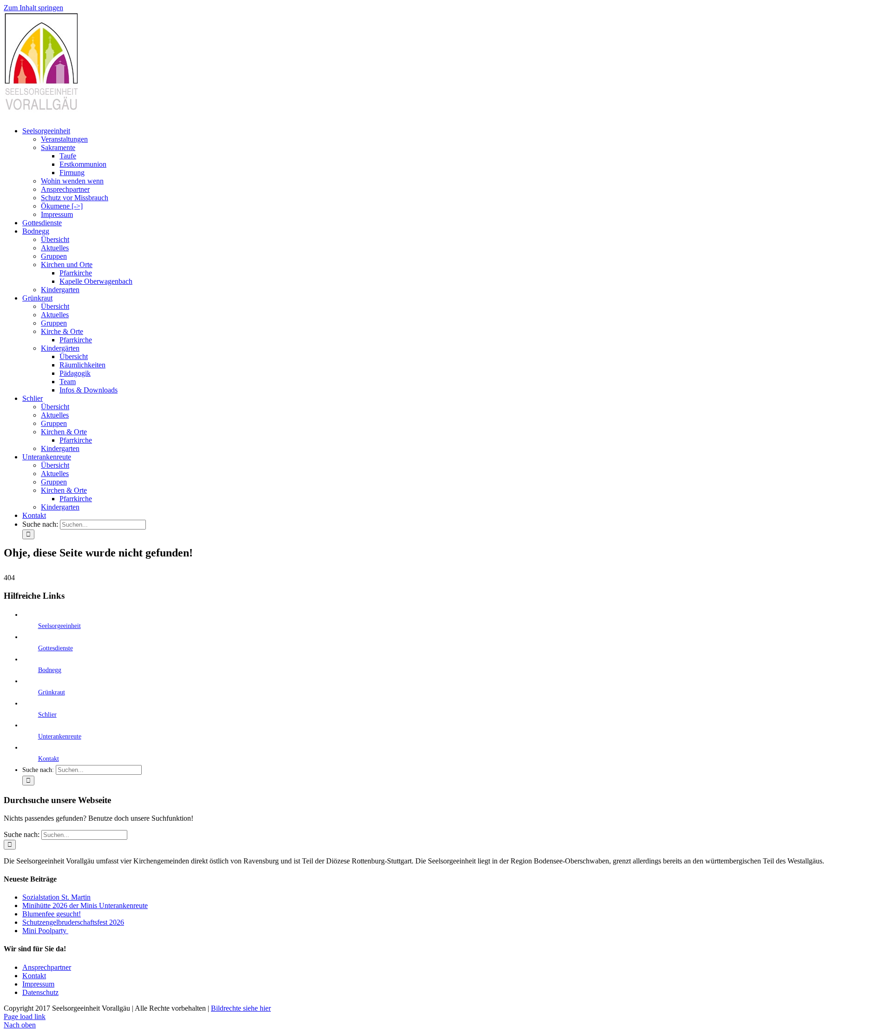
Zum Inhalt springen (33, 8)
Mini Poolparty (45, 931)
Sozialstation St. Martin (56, 897)
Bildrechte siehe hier (241, 1008)
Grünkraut (51, 692)
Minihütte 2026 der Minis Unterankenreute (85, 905)
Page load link (25, 1016)
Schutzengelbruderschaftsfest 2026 (73, 922)
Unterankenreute (59, 736)
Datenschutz (40, 992)
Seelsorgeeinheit (59, 625)
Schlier (47, 714)
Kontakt (48, 758)
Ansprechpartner (46, 967)
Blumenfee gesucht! (51, 914)
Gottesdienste (55, 648)
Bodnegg (49, 670)
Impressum (38, 984)
